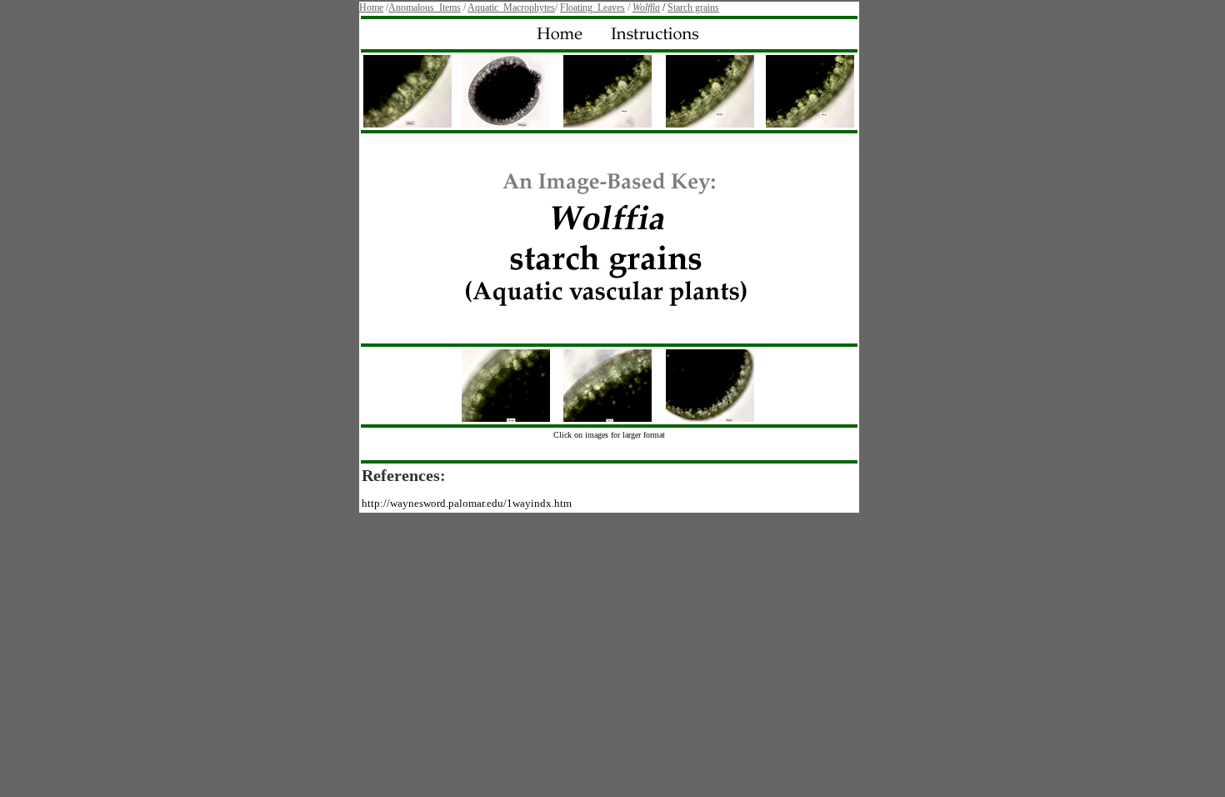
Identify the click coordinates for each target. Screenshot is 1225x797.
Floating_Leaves (592, 7)
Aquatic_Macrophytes (511, 7)
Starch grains (693, 7)
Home (371, 7)
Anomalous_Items (424, 7)
